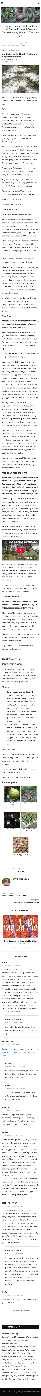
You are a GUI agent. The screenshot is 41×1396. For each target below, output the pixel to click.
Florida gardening (16, 43)
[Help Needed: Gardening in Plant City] (20, 926)
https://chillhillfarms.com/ (15, 1052)
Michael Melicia (10, 1041)
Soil (19, 50)
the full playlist (14, 521)
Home (4, 43)
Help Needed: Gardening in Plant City (20, 941)
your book (12, 477)
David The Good (13, 59)
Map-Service (21, 1393)
